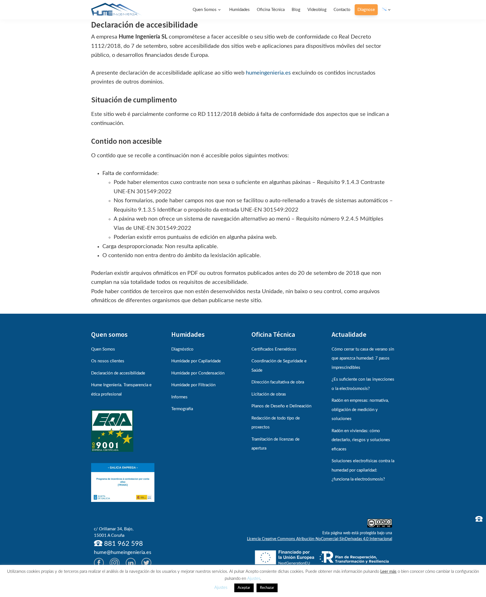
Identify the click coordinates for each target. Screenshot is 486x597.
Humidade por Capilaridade (196, 361)
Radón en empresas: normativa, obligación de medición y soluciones (360, 409)
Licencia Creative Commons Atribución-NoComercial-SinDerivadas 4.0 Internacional (319, 539)
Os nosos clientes (107, 361)
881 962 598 (122, 543)
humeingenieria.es (268, 73)
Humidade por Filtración (193, 385)
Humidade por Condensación (197, 373)
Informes (179, 397)
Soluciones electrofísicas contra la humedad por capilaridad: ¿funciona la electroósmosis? (363, 470)
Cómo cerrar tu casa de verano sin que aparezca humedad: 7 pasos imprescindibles (363, 358)
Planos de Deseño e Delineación (281, 406)
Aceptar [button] (244, 588)
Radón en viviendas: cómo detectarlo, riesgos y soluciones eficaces (361, 440)
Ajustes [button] (253, 578)
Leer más (388, 571)
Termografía (182, 409)
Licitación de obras (268, 394)
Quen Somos (103, 349)
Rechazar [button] (267, 588)
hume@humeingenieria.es (122, 552)
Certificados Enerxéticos (273, 349)
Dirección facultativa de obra (277, 382)
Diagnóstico (182, 349)
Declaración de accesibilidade (118, 373)
